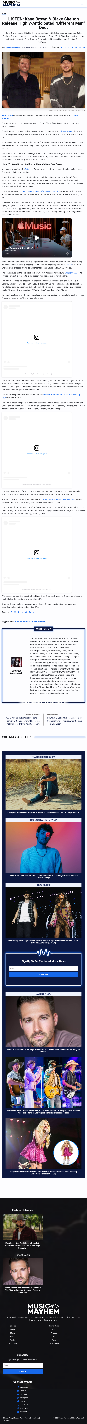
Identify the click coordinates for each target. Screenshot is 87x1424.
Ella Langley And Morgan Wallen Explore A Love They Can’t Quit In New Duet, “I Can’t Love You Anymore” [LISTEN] (43, 941)
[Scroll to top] (82, 1420)
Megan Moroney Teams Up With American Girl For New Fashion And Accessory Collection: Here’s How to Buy (43, 1172)
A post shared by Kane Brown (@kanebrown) (37, 374)
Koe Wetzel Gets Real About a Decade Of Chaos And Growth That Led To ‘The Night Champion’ (22, 1245)
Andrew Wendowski (16, 672)
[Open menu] (82, 4)
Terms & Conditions (32, 1418)
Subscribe (43, 974)
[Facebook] (61, 47)
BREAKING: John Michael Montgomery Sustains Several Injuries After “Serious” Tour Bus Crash (65, 721)
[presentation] (43, 784)
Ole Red (68, 265)
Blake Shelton (22, 621)
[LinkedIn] (72, 47)
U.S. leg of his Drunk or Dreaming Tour (58, 499)
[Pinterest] (80, 47)
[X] (65, 47)
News (4, 14)
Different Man (66, 131)
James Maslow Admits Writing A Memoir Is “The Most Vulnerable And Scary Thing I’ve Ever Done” (43, 1050)
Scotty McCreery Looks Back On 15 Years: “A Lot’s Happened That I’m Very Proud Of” (43, 812)
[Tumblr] (68, 47)
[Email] (83, 47)
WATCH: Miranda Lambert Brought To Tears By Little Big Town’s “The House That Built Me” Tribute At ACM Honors (23, 721)
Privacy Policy (19, 1418)
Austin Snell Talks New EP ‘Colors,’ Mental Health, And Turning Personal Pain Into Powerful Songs (43, 876)
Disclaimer (6, 1420)
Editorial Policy (8, 1418)
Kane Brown (38, 621)
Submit (22, 1372)
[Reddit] (76, 47)
